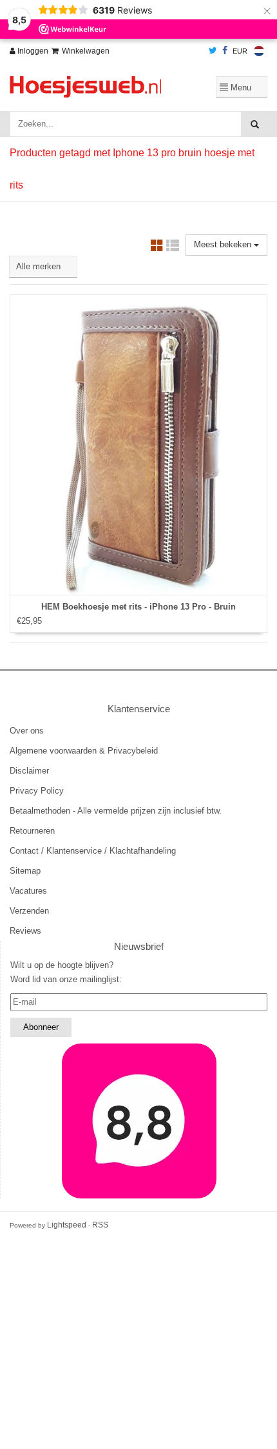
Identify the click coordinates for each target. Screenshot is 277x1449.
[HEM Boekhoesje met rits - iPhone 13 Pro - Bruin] (138, 445)
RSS (100, 1224)
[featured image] (138, 1120)
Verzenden (29, 911)
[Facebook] (224, 51)
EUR (240, 51)
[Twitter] (213, 51)
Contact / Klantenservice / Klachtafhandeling (93, 851)
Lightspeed (66, 1224)
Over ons (27, 730)
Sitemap (25, 871)
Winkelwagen (86, 51)
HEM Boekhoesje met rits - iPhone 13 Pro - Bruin (138, 606)
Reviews (25, 931)
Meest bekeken (224, 244)
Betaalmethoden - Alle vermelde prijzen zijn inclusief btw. (116, 811)
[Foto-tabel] (157, 247)
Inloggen (31, 51)
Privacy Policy (37, 791)
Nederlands (259, 51)
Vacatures (28, 891)
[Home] (92, 87)
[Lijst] (172, 247)
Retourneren (32, 831)
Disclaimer (29, 771)
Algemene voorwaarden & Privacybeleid (84, 750)
